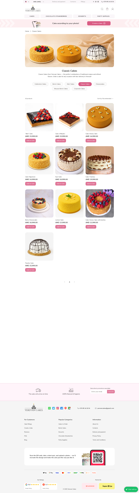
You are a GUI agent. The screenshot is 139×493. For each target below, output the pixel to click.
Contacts (95, 428)
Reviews (26, 432)
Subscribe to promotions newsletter (100, 388)
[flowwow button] (89, 486)
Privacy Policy (97, 436)
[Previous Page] (64, 282)
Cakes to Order (63, 424)
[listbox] (38, 2)
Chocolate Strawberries (66, 436)
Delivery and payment (99, 432)
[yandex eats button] (107, 486)
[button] (38, 2)
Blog (25, 440)
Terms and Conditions (99, 440)
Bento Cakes (62, 428)
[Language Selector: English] (27, 1)
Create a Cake (28, 428)
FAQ (25, 436)
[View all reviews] (32, 486)
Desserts (61, 432)
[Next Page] (74, 282)
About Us (95, 424)
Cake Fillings (28, 424)
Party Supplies (63, 440)
